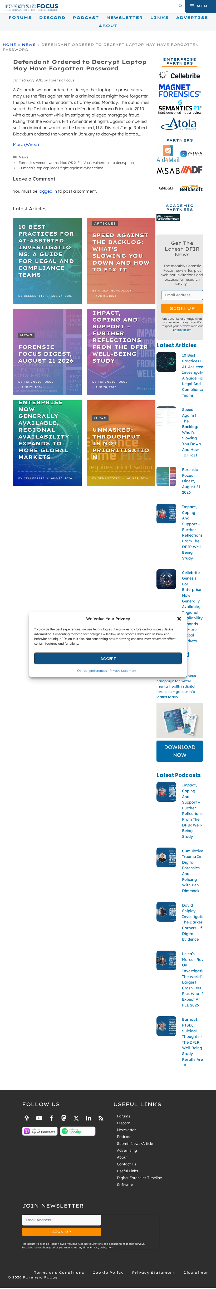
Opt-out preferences (92, 671)
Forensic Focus (38, 381)
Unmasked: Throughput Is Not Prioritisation (120, 443)
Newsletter (124, 17)
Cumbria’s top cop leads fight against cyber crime (61, 168)
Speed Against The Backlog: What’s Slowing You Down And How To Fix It (121, 252)
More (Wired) (26, 144)
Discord (52, 17)
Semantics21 (109, 478)
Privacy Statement (123, 671)
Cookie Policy (108, 1273)
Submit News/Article (135, 1143)
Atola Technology (115, 290)
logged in (47, 191)
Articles (105, 223)
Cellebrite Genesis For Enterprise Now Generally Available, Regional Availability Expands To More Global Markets (43, 422)
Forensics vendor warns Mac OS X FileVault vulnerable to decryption (76, 162)
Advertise (192, 17)
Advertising (127, 1150)
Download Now (179, 751)
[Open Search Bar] (180, 6)
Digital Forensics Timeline (139, 1177)
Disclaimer (195, 1273)
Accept (108, 658)
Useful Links (127, 1171)
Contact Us (126, 1164)
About (108, 25)
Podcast (86, 17)
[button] (179, 618)
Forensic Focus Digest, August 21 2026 (45, 354)
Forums (20, 17)
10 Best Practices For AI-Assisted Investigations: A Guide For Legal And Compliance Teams (46, 250)
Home (9, 44)
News (29, 44)
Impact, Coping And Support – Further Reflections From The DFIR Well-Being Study (120, 336)
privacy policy (182, 329)
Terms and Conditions (59, 1273)
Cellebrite (34, 295)
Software (125, 1184)
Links (159, 17)
